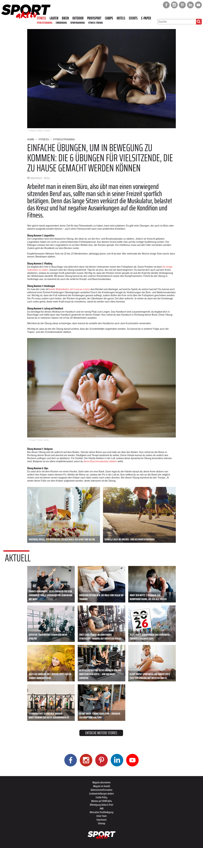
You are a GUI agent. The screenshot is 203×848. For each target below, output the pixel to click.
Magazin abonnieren (101, 782)
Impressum (101, 819)
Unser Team (101, 815)
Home (30, 139)
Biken (65, 18)
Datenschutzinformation (101, 789)
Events (133, 18)
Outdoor (78, 18)
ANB (101, 808)
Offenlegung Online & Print (101, 804)
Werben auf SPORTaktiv (101, 801)
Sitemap (101, 823)
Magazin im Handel (101, 786)
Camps (109, 18)
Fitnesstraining (44, 23)
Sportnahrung (77, 23)
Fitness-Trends (95, 23)
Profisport (94, 18)
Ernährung (61, 23)
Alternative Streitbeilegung (101, 812)
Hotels (121, 18)
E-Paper (146, 18)
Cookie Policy (101, 797)
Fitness (41, 18)
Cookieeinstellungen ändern (101, 793)
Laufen (54, 18)
